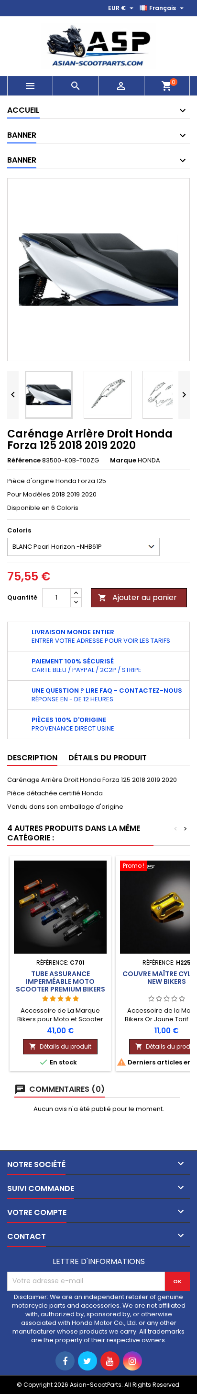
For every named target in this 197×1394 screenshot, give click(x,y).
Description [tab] (32, 757)
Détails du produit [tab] (107, 757)
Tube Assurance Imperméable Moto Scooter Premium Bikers (60, 981)
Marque (123, 460)
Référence (24, 460)
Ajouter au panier (137, 597)
